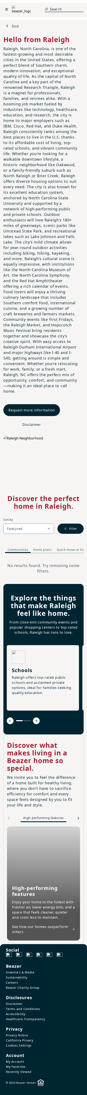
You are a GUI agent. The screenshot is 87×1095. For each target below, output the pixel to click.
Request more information (31, 410)
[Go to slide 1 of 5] (19, 720)
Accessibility (15, 1014)
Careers (12, 982)
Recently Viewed (18, 1072)
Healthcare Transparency (25, 1019)
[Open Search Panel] (46, 9)
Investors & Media (20, 972)
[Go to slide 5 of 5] (29, 720)
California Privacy (19, 1040)
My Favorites (16, 1067)
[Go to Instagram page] (19, 956)
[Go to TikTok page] (29, 956)
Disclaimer (31, 424)
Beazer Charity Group (22, 988)
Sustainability (16, 977)
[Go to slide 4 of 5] (28, 720)
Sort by (8, 519)
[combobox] (28, 529)
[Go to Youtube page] (49, 956)
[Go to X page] (39, 956)
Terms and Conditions (23, 1009)
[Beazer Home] (21, 9)
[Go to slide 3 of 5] (26, 720)
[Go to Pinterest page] (60, 956)
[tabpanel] (43, 568)
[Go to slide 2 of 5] (24, 720)
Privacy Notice (17, 1035)
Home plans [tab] (42, 550)
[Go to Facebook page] (9, 956)
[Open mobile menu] (6, 9)
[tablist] (43, 550)
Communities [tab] (18, 550)
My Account (15, 1062)
